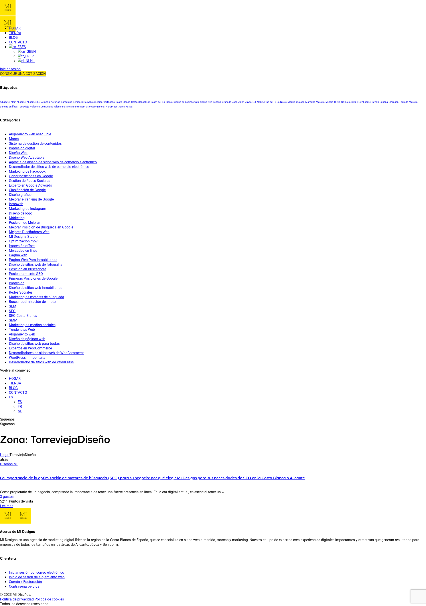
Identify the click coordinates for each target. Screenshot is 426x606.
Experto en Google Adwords (30, 185)
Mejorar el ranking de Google (31, 199)
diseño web (206, 101)
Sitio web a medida (92, 101)
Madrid (291, 101)
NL (20, 411)
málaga (300, 101)
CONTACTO (18, 392)
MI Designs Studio (23, 236)
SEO (353, 101)
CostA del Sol (158, 101)
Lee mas (6, 505)
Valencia (35, 106)
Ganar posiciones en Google (31, 175)
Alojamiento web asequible (30, 134)
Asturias (55, 101)
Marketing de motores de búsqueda (36, 296)
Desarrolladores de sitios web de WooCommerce (46, 352)
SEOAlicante (364, 101)
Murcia (329, 101)
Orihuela (346, 101)
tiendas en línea (9, 106)
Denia (169, 101)
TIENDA (15, 383)
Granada (226, 101)
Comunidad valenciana (53, 106)
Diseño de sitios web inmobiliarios (35, 287)
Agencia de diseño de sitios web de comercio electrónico (53, 162)
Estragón (393, 101)
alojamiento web (75, 106)
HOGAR (15, 378)
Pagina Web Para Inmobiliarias (33, 259)
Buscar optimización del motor (33, 301)
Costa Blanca (123, 101)
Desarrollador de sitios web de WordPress (41, 362)
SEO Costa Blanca (23, 315)
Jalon (241, 101)
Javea (248, 101)
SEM (12, 306)
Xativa (129, 106)
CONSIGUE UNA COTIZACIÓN (23, 73)
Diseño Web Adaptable (26, 157)
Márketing (17, 217)
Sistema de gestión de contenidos (35, 143)
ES (11, 397)
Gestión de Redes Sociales (29, 180)
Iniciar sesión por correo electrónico (36, 572)
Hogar (5, 454)
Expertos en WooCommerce (30, 348)
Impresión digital (22, 148)
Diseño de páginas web (186, 101)
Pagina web (18, 255)
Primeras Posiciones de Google (33, 278)
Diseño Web (18, 152)
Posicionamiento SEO (26, 273)
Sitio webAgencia (95, 106)
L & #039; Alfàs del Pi (264, 101)
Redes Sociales (21, 292)
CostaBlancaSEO (140, 101)
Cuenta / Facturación (25, 581)
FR (20, 406)
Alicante (21, 101)
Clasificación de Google (27, 189)
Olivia (337, 101)
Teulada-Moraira (408, 101)
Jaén (234, 101)
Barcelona (66, 101)
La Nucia (282, 101)
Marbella (310, 101)
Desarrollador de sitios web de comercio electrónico (49, 166)
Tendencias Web (22, 329)
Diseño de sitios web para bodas (34, 343)
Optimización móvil (24, 241)
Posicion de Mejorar (24, 222)
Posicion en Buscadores (27, 269)
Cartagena (109, 101)
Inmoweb (16, 203)
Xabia (121, 106)
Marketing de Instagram (27, 208)
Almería (45, 101)
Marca (14, 138)
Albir (13, 101)
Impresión (16, 283)
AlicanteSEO (33, 101)
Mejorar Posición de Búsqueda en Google (41, 227)
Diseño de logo (20, 213)
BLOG (13, 387)
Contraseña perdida (24, 586)
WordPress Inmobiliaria (27, 357)
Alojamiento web (22, 334)
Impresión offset (22, 245)
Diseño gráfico (20, 194)
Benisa (77, 101)
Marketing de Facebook (27, 171)
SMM (13, 320)
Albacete (5, 101)
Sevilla (375, 101)
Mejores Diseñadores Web (29, 231)
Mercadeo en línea (23, 250)
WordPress (111, 106)
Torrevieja (23, 106)
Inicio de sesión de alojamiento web (37, 577)
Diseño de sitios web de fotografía (35, 264)
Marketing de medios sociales (32, 324)
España (217, 101)
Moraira (320, 101)
